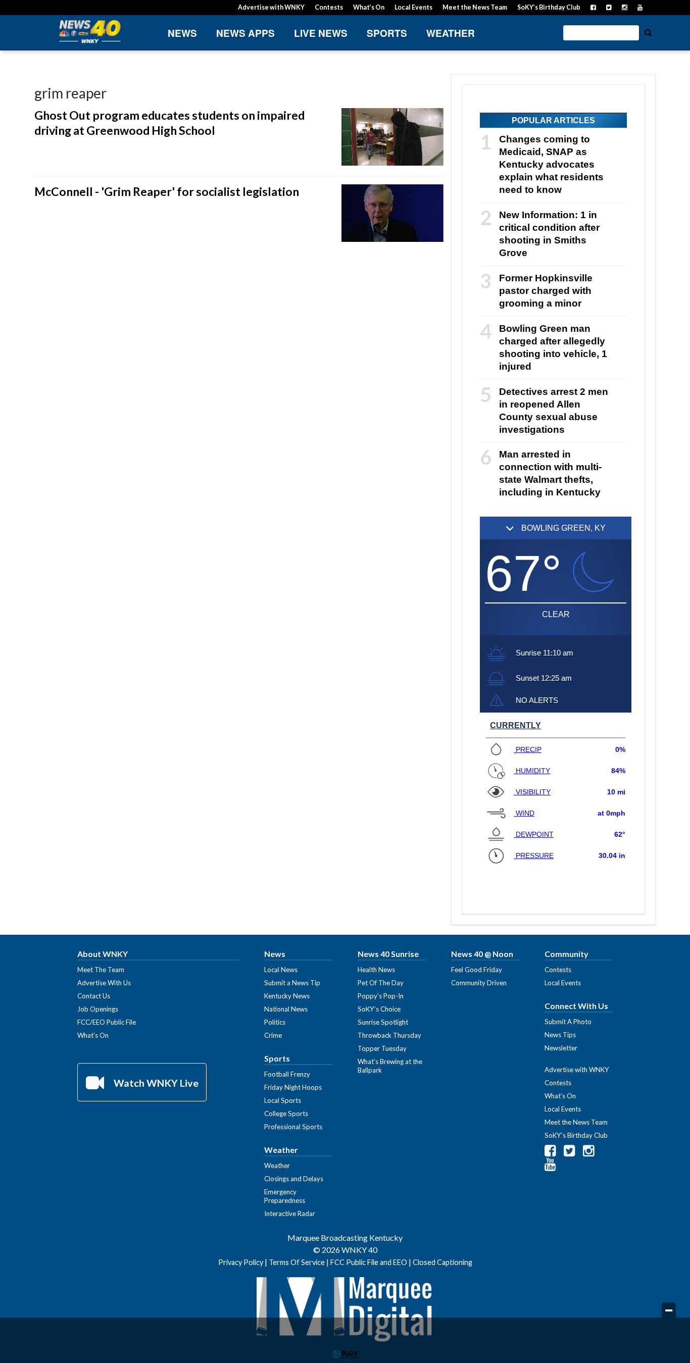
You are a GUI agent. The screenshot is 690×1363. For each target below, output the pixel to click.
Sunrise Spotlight (383, 1022)
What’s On (368, 7)
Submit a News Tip (292, 983)
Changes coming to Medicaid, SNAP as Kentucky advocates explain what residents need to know (551, 164)
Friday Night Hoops (293, 1087)
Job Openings (97, 1009)
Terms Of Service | (299, 1262)
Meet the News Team (474, 7)
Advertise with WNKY (271, 7)
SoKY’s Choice (379, 1009)
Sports (387, 33)
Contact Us (93, 996)
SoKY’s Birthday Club (548, 7)
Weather (450, 33)
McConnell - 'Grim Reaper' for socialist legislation (166, 191)
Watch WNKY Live (155, 1083)
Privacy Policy (240, 1262)
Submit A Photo (568, 1022)
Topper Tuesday (382, 1048)
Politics (274, 1022)
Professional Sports (293, 1127)
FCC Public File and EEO (368, 1262)
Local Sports (282, 1100)
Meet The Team (100, 970)
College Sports (286, 1113)
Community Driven (479, 983)
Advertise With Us (104, 983)
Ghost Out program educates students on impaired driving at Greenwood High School (169, 122)
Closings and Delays (293, 1179)
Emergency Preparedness (284, 1196)
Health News (376, 970)
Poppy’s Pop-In (381, 996)
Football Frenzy (287, 1074)
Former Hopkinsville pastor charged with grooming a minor (546, 291)
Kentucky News (287, 996)
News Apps (245, 33)
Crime (273, 1035)
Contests (329, 7)
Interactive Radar (289, 1213)
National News (286, 1009)
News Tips (560, 1035)
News (182, 33)
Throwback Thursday (389, 1035)
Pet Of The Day (381, 983)
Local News (281, 970)
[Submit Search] (648, 31)
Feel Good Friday (476, 970)
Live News (321, 33)
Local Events (413, 7)
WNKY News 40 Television (90, 31)
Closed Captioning (442, 1262)
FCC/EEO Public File (106, 1022)
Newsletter (561, 1048)
